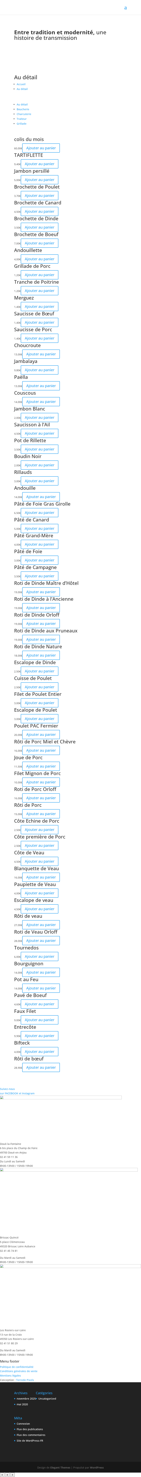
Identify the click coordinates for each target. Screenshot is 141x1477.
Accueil (21, 84)
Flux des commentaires (31, 1435)
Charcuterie (24, 114)
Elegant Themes (60, 1467)
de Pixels (25, 1380)
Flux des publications (30, 1429)
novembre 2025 (26, 1398)
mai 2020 (22, 1404)
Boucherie (23, 109)
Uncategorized (47, 1398)
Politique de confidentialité (16, 1367)
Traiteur (22, 119)
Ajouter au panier (41, 147)
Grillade (21, 123)
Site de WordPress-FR (30, 1440)
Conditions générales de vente (18, 1371)
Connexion (23, 1423)
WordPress (97, 1467)
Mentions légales (10, 1375)
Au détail (22, 89)
